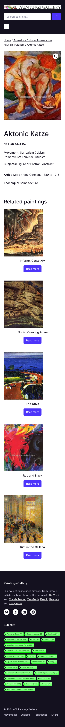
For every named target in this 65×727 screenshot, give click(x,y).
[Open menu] (6, 26)
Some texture (29, 183)
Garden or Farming (15, 656)
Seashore (53, 634)
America (46, 684)
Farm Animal (38, 662)
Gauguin (54, 599)
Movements (10, 714)
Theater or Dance (14, 634)
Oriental (49, 639)
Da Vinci (54, 595)
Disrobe (12, 667)
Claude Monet (17, 599)
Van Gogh (33, 599)
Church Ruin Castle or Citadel (19, 673)
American (31, 684)
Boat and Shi (14, 684)
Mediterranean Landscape (18, 650)
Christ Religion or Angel (47, 673)
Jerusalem (39, 650)
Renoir (44, 599)
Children (44, 678)
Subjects (25, 714)
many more (15, 603)
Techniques (40, 714)
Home (7, 40)
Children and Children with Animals (20, 678)
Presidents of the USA (16, 639)
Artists (54, 714)
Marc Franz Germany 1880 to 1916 (36, 174)
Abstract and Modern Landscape (20, 689)
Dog (52, 662)
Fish (31, 656)
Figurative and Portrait (17, 662)
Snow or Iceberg (34, 634)
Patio (34, 639)
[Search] (56, 16)
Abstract (48, 164)
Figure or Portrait (29, 164)
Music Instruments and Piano (19, 645)
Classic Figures (28, 667)
